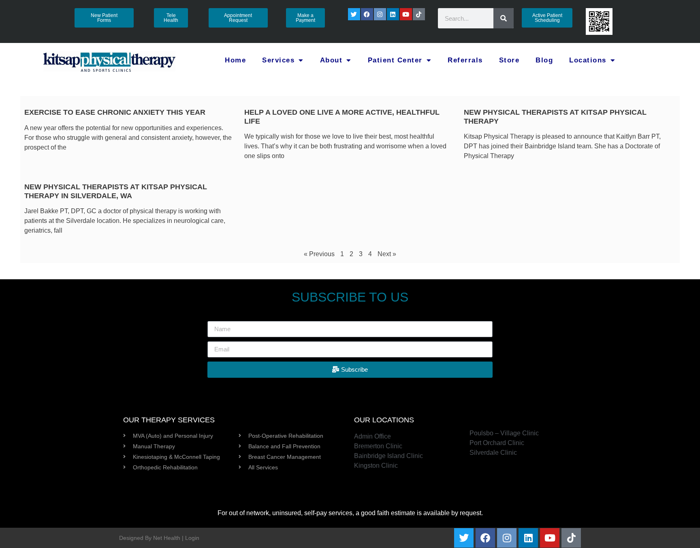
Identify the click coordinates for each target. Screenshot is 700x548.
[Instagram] (380, 14)
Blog (544, 60)
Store (509, 60)
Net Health (166, 538)
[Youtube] (406, 14)
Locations (587, 60)
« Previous (319, 253)
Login (192, 538)
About (331, 60)
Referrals (465, 60)
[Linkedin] (393, 14)
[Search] (503, 18)
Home (235, 60)
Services (278, 60)
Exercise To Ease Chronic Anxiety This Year (114, 112)
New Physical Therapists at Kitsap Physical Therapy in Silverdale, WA (115, 191)
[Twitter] (354, 14)
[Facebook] (367, 14)
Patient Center (395, 60)
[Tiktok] (419, 14)
